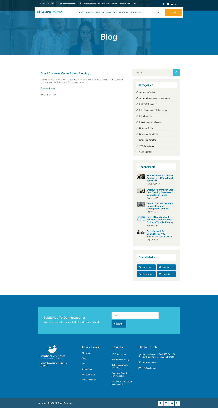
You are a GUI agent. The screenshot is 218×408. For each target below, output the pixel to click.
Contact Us (135, 12)
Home (81, 12)
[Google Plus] (176, 4)
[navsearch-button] (159, 12)
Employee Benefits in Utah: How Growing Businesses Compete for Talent (160, 192)
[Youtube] (172, 4)
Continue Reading (48, 88)
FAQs (115, 12)
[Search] (176, 72)
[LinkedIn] (168, 4)
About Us (123, 12)
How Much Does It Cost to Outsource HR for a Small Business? (160, 178)
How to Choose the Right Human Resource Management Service (160, 206)
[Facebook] (163, 4)
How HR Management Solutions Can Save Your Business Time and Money (160, 219)
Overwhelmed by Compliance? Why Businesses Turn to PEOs (159, 234)
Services (90, 12)
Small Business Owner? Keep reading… (66, 73)
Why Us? (100, 12)
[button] (146, 267)
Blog (108, 12)
